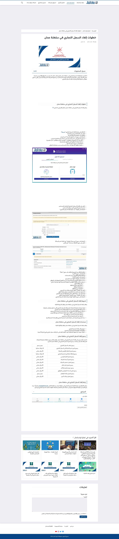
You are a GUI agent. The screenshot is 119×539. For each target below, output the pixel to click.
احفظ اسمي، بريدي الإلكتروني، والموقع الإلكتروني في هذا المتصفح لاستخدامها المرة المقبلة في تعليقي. (63, 513)
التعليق (85, 497)
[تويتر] (61, 532)
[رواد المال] (92, 2)
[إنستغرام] (58, 532)
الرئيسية (94, 31)
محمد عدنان (89, 41)
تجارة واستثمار (86, 31)
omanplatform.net (43, 385)
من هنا (63, 132)
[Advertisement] (59, 16)
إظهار (35, 71)
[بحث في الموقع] (22, 2)
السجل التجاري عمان (82, 407)
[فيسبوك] (63, 532)
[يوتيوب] (56, 532)
